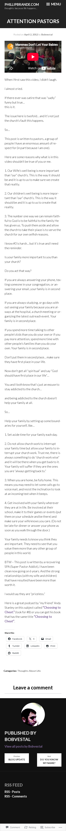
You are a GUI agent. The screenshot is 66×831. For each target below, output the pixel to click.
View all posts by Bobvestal (23, 746)
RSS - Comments (16, 796)
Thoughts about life (29, 670)
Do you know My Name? (49, 760)
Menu (55, 4)
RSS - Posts (12, 792)
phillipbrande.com (22, 4)
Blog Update (16, 758)
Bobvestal (47, 34)
